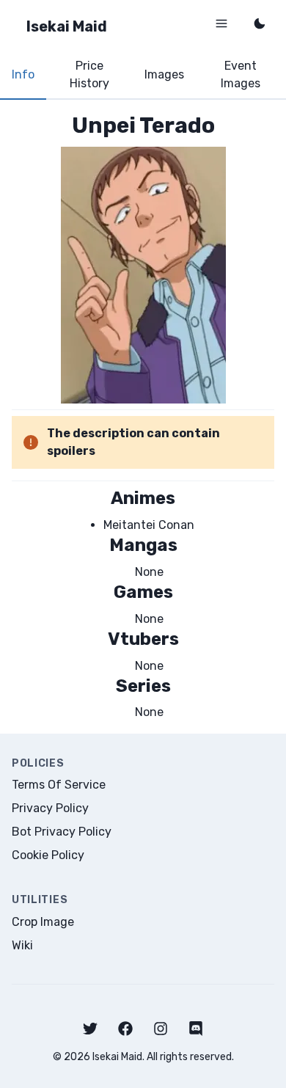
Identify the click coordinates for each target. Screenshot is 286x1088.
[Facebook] (125, 1028)
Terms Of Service (59, 785)
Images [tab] (164, 74)
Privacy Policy (50, 808)
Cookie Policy (48, 855)
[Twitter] (90, 1028)
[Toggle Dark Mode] (259, 23)
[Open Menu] (221, 23)
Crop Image (43, 922)
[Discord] (195, 1028)
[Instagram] (160, 1028)
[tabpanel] (143, 416)
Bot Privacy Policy (61, 832)
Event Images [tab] (240, 74)
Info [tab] (23, 74)
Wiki (22, 945)
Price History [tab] (89, 74)
